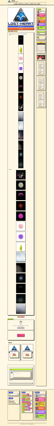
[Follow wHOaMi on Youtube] (21, 328)
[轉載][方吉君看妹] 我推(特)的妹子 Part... (42, 14)
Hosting (23, 408)
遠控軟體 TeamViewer (21, 3)
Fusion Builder (26, 400)
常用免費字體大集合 (42, 20)
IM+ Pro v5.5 (13, 353)
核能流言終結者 (31, 3)
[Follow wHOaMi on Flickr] (22, 328)
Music (30, 395)
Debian (28, 406)
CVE (30, 403)
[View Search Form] (45, 3)
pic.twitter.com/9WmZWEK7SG (41, 100)
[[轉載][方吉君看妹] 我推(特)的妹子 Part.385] (38, 28)
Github (23, 406)
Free (25, 406)
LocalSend (30, 408)
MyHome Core (28, 397)
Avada (23, 411)
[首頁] (14, 3)
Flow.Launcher (24, 403)
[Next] (32, 352)
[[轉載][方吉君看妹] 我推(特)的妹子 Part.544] (38, 18)
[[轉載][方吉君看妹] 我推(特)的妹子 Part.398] (38, 15)
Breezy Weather (24, 395)
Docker (28, 403)
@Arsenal (40, 95)
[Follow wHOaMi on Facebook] (17, 328)
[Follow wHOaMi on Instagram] (20, 328)
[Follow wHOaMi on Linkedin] (23, 328)
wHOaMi (20, 324)
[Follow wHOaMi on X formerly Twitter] (19, 328)
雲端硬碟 (16, 3)
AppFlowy (26, 408)
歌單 (35, 3)
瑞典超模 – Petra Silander (20, 335)
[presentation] (14, 348)
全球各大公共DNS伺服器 (42, 11)
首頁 (18, 26)
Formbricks (23, 397)
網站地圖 (39, 3)
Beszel (30, 400)
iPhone (23, 400)
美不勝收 (20, 26)
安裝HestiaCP (26, 3)
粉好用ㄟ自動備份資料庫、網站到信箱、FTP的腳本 (41, 24)
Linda (25, 353)
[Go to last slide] (9, 352)
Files (27, 395)
